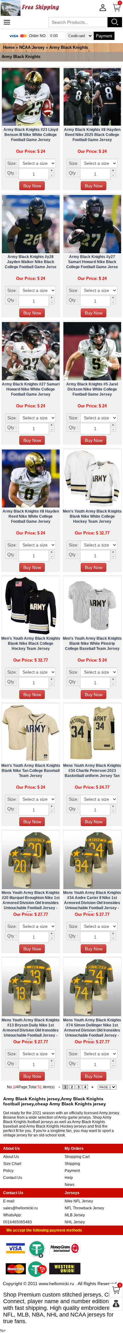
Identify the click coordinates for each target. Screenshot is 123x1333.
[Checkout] (116, 1303)
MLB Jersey (75, 1215)
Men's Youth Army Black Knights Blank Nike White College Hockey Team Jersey (92, 516)
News (69, 1184)
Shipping (72, 1164)
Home (9, 47)
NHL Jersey (75, 1222)
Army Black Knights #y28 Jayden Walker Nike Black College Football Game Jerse (30, 262)
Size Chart (12, 1164)
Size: (12, 163)
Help (69, 1177)
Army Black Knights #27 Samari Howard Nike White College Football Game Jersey (31, 389)
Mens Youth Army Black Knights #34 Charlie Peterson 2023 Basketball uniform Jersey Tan (92, 770)
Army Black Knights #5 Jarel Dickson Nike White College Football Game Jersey (92, 389)
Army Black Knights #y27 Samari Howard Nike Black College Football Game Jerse (92, 262)
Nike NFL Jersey (79, 1201)
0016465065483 (17, 1222)
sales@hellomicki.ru (20, 1208)
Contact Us (12, 1177)
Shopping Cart (77, 1157)
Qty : (12, 172)
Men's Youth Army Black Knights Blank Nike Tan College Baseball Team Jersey (30, 770)
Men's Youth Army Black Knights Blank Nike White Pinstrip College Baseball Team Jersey (92, 643)
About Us (11, 1157)
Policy (8, 1170)
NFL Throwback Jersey (84, 1208)
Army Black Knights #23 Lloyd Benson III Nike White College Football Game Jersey (30, 134)
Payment (104, 36)
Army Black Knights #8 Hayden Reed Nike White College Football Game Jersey (31, 516)
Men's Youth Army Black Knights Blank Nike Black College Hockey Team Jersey (30, 643)
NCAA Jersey (31, 47)
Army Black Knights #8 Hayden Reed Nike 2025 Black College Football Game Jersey (92, 134)
